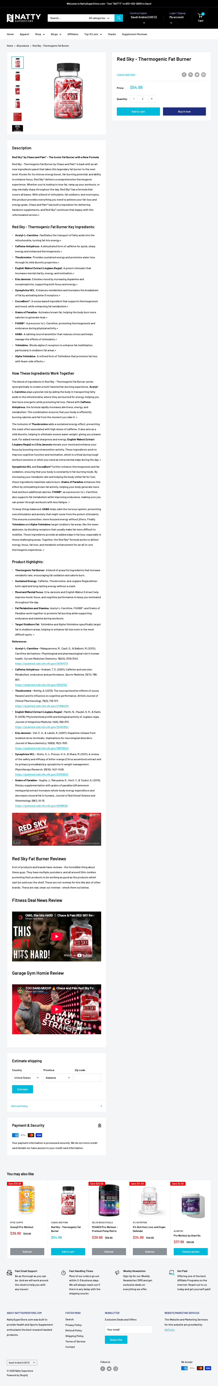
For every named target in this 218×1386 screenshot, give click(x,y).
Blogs (54, 34)
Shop (38, 34)
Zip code (80, 1070)
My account (176, 17)
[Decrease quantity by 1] (133, 98)
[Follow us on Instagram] (115, 1368)
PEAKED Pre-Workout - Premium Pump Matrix (105, 1228)
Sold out (27, 1251)
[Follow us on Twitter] (109, 1368)
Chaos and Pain (126, 74)
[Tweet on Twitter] (197, 74)
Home (10, 34)
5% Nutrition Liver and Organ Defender (149, 1228)
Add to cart (138, 111)
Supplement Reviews (134, 34)
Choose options (190, 1251)
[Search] (118, 18)
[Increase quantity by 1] (151, 98)
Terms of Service (75, 1341)
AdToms (169, 1329)
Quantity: (122, 98)
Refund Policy (19, 1106)
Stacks (112, 34)
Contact (70, 1346)
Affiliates (72, 34)
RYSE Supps (16, 1222)
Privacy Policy (73, 1324)
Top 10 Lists (91, 34)
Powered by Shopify (17, 1375)
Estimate (22, 1089)
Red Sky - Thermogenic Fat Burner (66, 1228)
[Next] (211, 1219)
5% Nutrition (140, 1222)
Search (69, 1319)
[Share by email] (203, 74)
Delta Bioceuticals (102, 1222)
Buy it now (184, 111)
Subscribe (116, 1339)
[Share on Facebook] (184, 74)
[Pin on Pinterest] (190, 74)
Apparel (24, 34)
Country (17, 1070)
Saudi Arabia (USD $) (19, 1362)
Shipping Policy (74, 1335)
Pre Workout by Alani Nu (187, 1235)
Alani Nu (178, 1231)
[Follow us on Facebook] (102, 1368)
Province (48, 1070)
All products (23, 45)
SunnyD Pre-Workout (21, 1227)
